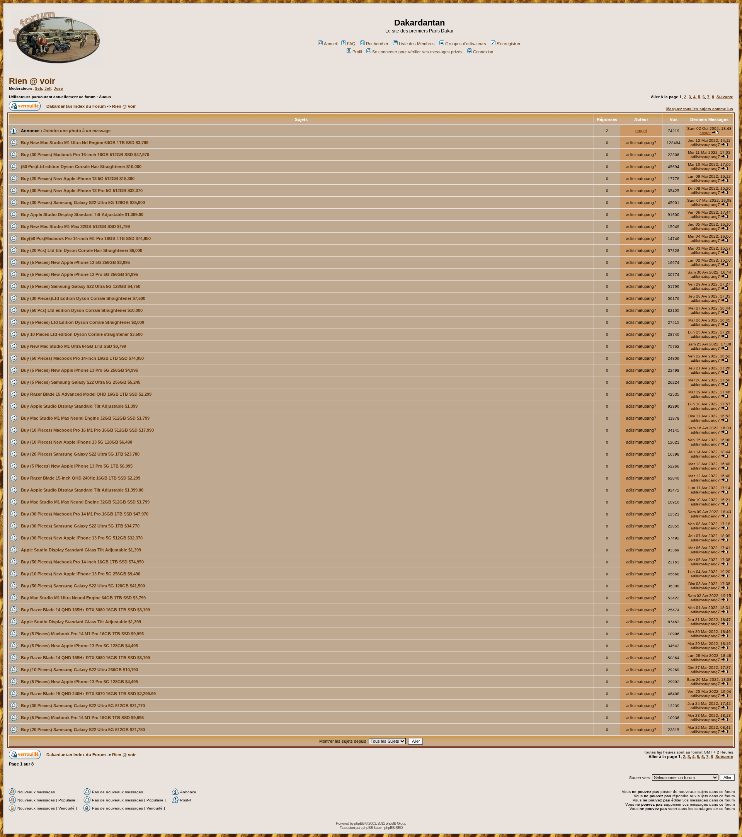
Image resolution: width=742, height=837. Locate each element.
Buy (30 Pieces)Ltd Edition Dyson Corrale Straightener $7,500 (83, 298)
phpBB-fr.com (372, 827)
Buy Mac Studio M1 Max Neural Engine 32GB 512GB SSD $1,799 (85, 418)
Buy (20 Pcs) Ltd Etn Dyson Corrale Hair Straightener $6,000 (81, 250)
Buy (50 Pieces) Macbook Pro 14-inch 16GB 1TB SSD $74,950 (82, 358)
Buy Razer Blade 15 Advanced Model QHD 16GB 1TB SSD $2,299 (86, 394)
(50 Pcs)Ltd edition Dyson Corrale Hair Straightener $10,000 (81, 166)
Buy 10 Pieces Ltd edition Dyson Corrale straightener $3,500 (82, 334)
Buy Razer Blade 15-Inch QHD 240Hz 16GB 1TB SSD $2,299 (80, 478)
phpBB (359, 823)
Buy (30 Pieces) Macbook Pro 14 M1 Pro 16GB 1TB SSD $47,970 (84, 514)
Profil (357, 51)
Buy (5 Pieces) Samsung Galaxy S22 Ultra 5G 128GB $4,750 (80, 286)
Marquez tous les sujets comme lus (699, 109)
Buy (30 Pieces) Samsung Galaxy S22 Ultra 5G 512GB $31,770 (83, 705)
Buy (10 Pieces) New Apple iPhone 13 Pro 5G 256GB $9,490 (80, 574)
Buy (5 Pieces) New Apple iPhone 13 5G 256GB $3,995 (75, 262)
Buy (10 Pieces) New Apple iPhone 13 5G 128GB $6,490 (76, 442)
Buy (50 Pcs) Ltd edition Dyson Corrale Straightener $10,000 (82, 310)
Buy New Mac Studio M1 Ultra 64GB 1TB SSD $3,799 (73, 346)
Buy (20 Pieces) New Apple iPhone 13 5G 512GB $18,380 (77, 178)
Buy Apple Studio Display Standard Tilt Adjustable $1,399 (79, 406)
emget (641, 130)
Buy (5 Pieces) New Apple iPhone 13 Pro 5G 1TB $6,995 (77, 466)
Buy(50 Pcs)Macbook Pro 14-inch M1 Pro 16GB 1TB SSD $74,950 (86, 238)
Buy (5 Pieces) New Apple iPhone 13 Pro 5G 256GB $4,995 (79, 274)
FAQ (351, 43)
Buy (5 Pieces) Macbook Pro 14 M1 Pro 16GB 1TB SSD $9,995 (82, 633)
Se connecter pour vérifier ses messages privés (417, 51)
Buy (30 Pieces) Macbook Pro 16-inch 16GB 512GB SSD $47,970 (85, 154)
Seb (38, 88)
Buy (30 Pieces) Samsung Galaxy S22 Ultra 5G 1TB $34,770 (80, 526)
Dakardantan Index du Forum (76, 106)
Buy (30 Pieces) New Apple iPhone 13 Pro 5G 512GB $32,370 (82, 190)
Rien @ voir (32, 81)
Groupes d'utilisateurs (465, 43)
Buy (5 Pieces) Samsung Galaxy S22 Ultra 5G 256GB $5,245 (80, 382)
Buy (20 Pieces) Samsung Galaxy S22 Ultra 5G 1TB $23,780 (80, 454)
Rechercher (377, 43)
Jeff (47, 88)
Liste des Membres (417, 43)
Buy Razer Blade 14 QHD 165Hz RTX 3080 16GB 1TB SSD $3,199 (85, 609)
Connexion (483, 51)
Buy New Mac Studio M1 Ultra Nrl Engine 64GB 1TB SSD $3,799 (84, 142)
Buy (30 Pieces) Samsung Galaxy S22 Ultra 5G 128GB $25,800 (83, 202)
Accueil (330, 43)
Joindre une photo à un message (77, 130)
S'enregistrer (509, 43)
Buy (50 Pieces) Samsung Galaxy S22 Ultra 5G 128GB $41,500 (83, 586)
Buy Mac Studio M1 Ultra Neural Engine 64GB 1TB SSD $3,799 (83, 597)
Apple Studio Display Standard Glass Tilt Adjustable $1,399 (81, 550)
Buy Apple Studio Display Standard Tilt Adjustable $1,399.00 (82, 214)
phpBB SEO (393, 827)
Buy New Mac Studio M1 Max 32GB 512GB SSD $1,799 (75, 226)
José (58, 88)
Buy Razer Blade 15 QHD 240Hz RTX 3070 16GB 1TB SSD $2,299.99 (88, 693)
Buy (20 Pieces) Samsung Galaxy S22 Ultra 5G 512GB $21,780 (83, 729)
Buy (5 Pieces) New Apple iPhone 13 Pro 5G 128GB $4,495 (79, 645)
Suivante (724, 97)
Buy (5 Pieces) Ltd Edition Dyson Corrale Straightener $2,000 (82, 322)
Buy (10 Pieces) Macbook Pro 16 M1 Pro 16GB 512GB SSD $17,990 (87, 430)
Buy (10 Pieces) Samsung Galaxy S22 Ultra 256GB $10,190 (79, 669)
